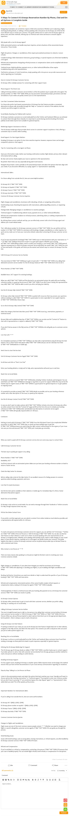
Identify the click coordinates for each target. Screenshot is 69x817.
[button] (40, 779)
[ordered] (18, 779)
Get (64, 3)
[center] (50, 779)
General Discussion (7, 23)
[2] (28, 779)
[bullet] (20, 779)
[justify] (55, 779)
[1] (26, 779)
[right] (52, 779)
